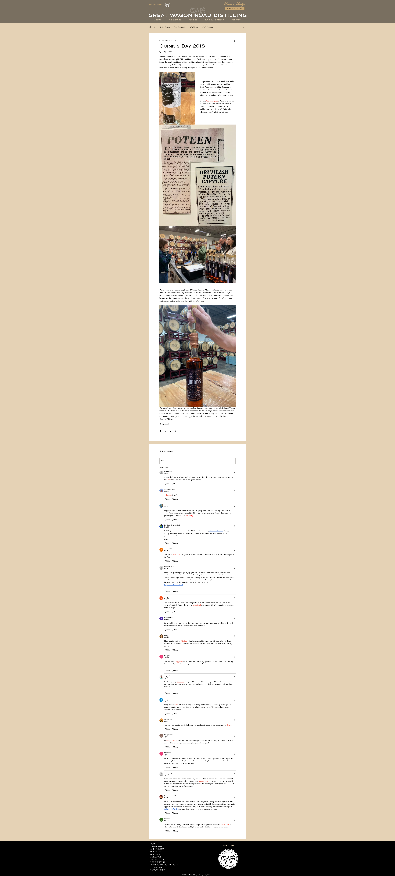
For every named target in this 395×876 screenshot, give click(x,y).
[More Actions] (234, 472)
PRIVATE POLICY (157, 870)
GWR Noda (194, 27)
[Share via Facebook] (160, 431)
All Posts (152, 27)
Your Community (180, 27)
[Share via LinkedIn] (170, 431)
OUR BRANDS (156, 854)
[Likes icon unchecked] (165, 484)
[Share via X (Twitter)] (165, 431)
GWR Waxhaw (207, 27)
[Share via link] (176, 431)
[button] (214, 20)
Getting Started (165, 27)
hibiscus (209, 875)
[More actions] (234, 41)
